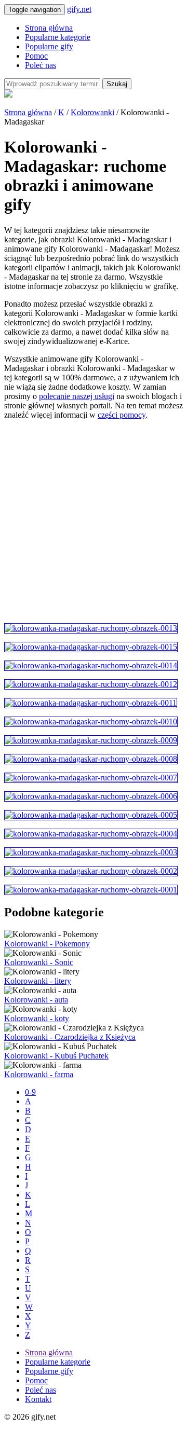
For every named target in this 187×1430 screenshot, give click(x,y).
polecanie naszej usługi (76, 396)
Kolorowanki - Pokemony (47, 943)
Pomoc (36, 55)
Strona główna (49, 27)
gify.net (79, 9)
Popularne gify (49, 46)
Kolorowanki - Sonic (38, 962)
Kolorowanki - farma (38, 1074)
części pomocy (121, 414)
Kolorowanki (92, 112)
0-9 (30, 1092)
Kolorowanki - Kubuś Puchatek (56, 1055)
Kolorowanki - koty (36, 1018)
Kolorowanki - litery (37, 981)
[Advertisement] (93, 521)
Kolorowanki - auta (36, 999)
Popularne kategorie (57, 37)
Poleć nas (40, 65)
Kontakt (38, 1399)
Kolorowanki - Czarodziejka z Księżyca (70, 1037)
